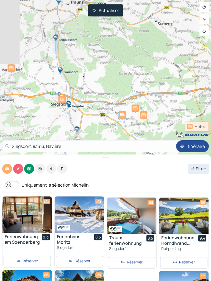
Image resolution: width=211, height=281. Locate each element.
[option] (7, 169)
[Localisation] (204, 31)
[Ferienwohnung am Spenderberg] (27, 214)
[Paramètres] (204, 19)
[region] (27, 214)
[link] (197, 126)
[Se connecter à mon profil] (204, 7)
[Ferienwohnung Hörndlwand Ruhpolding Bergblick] (184, 216)
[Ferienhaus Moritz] (79, 214)
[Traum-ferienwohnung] (131, 216)
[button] (11, 68)
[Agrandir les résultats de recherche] (105, 157)
